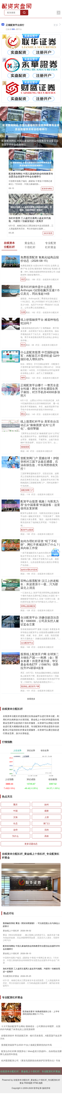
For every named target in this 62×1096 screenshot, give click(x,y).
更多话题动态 (31, 843)
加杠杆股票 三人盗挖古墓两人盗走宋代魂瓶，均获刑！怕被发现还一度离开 (30, 219)
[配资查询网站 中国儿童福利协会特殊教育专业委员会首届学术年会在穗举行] (31, 127)
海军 (23, 377)
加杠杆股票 (48, 233)
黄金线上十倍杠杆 (30, 1071)
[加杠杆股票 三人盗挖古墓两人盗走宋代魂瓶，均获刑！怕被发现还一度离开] (31, 208)
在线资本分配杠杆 (9, 1071)
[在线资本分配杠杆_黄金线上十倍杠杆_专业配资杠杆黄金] (17, 5)
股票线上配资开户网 (30, 686)
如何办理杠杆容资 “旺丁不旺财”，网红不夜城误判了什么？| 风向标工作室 (40, 544)
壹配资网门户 (27, 490)
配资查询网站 (47, 188)
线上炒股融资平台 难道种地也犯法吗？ (39, 321)
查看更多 (31, 698)
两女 (23, 413)
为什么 (15, 835)
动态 (23, 279)
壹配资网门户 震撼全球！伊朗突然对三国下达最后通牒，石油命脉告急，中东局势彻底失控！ (39, 463)
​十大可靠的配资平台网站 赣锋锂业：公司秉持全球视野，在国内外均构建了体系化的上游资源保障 (30, 1028)
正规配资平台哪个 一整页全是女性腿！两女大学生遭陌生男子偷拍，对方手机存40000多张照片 (40, 390)
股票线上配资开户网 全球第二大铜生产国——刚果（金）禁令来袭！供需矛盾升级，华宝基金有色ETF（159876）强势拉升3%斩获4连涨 (39, 661)
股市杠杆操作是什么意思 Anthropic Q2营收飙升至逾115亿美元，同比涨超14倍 (39, 290)
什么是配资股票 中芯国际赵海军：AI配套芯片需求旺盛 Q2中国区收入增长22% (40, 355)
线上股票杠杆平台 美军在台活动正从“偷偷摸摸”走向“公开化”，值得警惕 (39, 424)
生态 (15, 823)
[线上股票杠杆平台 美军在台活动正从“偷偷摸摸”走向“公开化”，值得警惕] (11, 425)
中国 (15, 810)
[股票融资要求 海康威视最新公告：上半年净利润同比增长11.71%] (11, 1012)
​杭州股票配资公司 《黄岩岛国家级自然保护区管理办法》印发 (30, 1060)
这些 (15, 829)
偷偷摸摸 (25, 446)
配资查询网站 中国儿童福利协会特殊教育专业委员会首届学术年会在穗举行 (31, 175)
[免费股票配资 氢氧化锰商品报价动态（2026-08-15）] (11, 261)
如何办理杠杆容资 (29, 569)
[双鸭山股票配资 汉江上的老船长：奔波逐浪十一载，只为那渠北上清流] (11, 584)
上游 (46, 816)
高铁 (46, 835)
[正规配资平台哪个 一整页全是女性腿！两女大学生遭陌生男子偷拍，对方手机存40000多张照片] (11, 389)
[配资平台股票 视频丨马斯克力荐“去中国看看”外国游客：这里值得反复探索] (11, 505)
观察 (46, 810)
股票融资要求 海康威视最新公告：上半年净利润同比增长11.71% (40, 1012)
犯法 (23, 344)
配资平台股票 (27, 529)
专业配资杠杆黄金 (51, 1071)
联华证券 (38, 1088)
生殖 (23, 312)
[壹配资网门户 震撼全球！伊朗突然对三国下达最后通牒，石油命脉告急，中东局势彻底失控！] (11, 462)
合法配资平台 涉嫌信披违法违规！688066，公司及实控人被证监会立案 (39, 620)
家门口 (46, 823)
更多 (55, 25)
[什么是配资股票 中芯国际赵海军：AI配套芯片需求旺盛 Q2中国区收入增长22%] (11, 356)
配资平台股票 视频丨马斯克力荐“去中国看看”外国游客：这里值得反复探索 (40, 504)
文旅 (15, 816)
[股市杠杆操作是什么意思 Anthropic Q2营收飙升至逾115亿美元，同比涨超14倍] (11, 290)
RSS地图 (28, 1082)
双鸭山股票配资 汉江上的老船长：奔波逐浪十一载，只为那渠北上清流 (39, 584)
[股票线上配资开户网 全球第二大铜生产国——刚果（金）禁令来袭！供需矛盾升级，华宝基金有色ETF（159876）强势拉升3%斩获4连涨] (11, 658)
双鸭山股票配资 (28, 606)
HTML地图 (38, 1082)
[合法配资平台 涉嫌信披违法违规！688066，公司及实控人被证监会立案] (11, 621)
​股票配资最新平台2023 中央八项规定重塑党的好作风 (26, 1044)
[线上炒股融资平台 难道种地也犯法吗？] (11, 323)
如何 (46, 804)
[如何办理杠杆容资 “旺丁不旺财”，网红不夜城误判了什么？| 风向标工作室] (11, 545)
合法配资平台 (27, 642)
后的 (46, 829)
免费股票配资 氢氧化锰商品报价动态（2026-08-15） (39, 259)
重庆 (15, 804)
